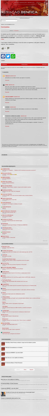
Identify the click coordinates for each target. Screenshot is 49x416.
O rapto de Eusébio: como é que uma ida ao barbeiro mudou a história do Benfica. (17, 195)
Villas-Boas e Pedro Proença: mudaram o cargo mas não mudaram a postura (16, 187)
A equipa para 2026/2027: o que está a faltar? (14, 352)
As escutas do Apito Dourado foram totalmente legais (12, 220)
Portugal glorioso (6, 332)
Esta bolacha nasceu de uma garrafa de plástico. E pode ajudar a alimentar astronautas (18, 289)
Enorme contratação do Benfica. (8, 182)
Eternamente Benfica (6, 173)
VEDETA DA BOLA (6, 177)
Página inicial (24, 64)
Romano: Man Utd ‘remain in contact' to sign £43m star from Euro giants (15, 260)
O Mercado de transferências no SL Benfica (13, 347)
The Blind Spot (5, 310)
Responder (7, 80)
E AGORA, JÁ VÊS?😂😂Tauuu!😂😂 (9, 174)
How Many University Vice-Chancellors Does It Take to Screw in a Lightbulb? (16, 320)
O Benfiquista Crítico (6, 227)
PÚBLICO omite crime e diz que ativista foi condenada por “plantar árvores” (16, 311)
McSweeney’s (5, 318)
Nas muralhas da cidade (6, 256)
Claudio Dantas (5, 271)
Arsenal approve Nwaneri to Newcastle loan (10, 316)
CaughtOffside (5, 284)
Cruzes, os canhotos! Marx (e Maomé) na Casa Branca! (12, 268)
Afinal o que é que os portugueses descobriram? (11, 333)
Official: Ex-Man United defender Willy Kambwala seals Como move (14, 281)
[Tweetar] (8, 56)
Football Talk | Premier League (9, 259)
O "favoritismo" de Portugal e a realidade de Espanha (12, 203)
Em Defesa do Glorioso (7, 219)
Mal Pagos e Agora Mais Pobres (8, 247)
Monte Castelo (5, 328)
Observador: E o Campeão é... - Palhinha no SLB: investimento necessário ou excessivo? (19, 170)
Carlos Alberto (9, 96)
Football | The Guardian (7, 250)
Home (25, 369)
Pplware (4, 288)
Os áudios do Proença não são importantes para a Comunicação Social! (20, 392)
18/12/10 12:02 (11, 84)
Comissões (5, 27)
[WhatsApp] (13, 56)
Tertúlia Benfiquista (6, 206)
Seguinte (31, 369)
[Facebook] (3, 56)
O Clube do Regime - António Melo (8, 237)
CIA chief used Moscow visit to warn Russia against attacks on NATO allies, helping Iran (18, 277)
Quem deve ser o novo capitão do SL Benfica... (14, 357)
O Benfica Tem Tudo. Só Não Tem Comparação (11, 191)
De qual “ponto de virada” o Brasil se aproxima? (11, 329)
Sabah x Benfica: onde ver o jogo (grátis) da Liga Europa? (13, 303)
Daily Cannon (5, 314)
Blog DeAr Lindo (6, 246)
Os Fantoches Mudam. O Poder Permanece (13, 362)
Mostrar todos (45, 240)
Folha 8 (4, 292)
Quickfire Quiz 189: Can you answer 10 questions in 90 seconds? (14, 264)
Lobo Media (5, 306)
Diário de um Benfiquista (7, 215)
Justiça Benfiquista (6, 202)
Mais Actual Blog (6, 323)
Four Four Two (5, 263)
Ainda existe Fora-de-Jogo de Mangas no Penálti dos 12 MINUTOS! (14, 224)
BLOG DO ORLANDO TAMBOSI (9, 267)
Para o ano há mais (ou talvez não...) (9, 212)
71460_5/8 (7, 75)
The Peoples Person (6, 280)
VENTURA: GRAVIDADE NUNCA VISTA (9, 324)
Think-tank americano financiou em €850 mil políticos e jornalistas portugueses (17, 307)
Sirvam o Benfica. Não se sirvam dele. (9, 199)
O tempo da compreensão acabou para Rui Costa (10, 398)
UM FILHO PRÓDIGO (6, 178)
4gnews (4, 302)
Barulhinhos (4, 233)
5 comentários (16, 30)
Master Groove (5, 236)
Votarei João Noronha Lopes (7, 229)
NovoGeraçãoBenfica (5, 16)
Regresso (4, 208)
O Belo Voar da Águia (7, 181)
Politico (4, 275)
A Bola (2, 39)
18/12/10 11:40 (13, 75)
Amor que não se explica (7, 216)
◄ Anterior (4, 64)
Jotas (6, 84)
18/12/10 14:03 (13, 107)
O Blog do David (6, 296)
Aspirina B (4, 254)
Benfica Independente (7, 198)
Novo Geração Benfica (24, 2)
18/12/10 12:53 (17, 96)
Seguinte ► (45, 64)
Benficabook (5, 223)
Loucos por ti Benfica (7, 194)
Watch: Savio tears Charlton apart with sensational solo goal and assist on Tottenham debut (19, 285)
